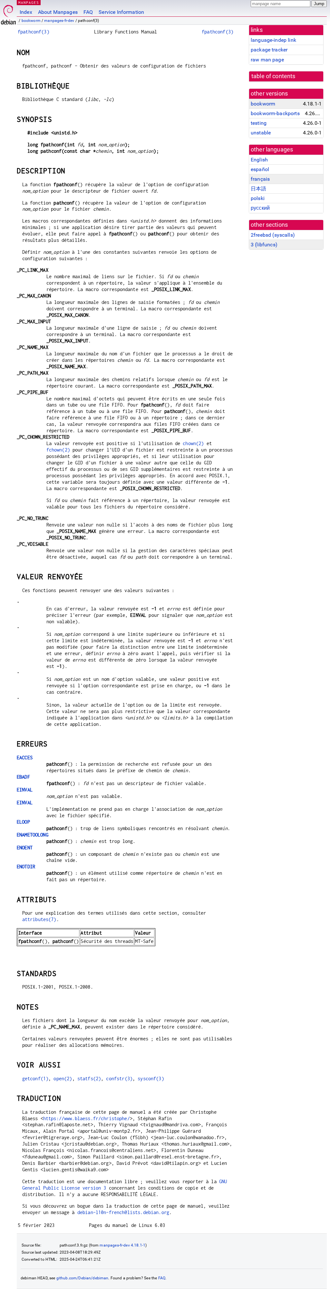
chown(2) (193, 443)
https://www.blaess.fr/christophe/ (86, 1118)
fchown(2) (58, 450)
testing (259, 123)
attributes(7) (39, 919)
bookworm (31, 20)
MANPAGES (28, 2)
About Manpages (58, 12)
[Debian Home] (8, 13)
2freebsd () (273, 235)
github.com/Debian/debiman (82, 1278)
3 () (264, 245)
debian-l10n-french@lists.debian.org (123, 1212)
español (260, 169)
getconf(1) (35, 1078)
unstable (261, 133)
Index (26, 12)
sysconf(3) (151, 1078)
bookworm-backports (275, 113)
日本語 (258, 189)
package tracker (269, 50)
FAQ (88, 12)
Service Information (121, 12)
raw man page (267, 60)
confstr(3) (119, 1078)
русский (260, 208)
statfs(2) (89, 1078)
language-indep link (273, 40)
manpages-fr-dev (59, 20)
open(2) (62, 1078)
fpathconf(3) (33, 31)
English (259, 160)
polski (258, 198)
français (260, 179)
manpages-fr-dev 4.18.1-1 (122, 1245)
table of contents (273, 76)
